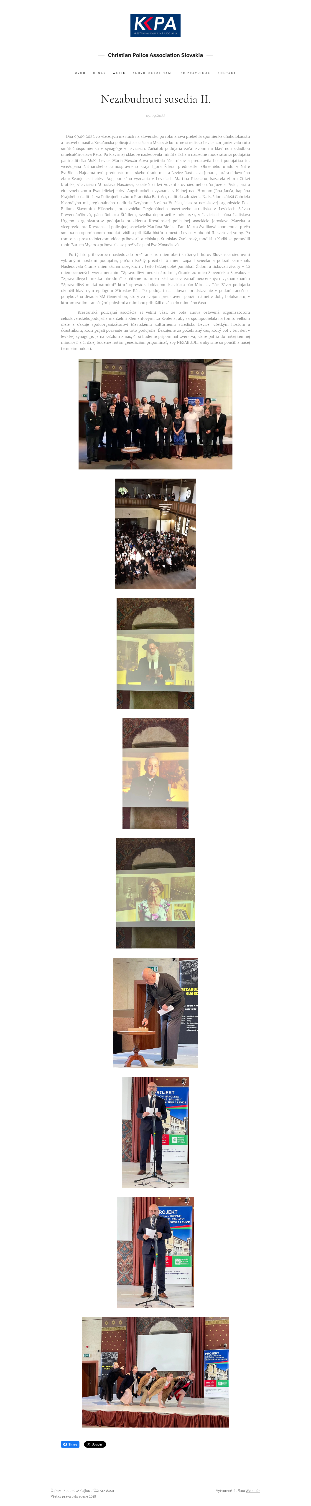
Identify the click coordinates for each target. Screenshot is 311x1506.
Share (72, 1444)
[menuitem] (82, 73)
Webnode (253, 1491)
